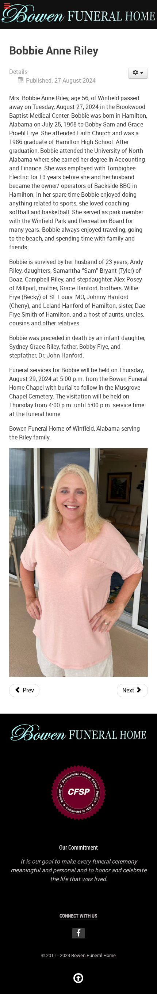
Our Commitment (78, 847)
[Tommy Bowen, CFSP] (78, 792)
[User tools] (138, 73)
